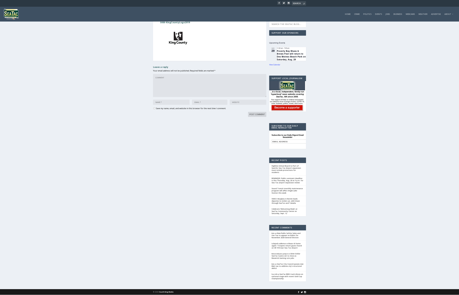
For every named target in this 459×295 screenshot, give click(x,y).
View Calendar (274, 64)
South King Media (166, 292)
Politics (367, 14)
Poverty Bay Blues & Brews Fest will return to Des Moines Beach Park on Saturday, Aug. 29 (291, 55)
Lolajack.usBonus (279, 243)
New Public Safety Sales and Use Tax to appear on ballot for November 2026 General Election (286, 235)
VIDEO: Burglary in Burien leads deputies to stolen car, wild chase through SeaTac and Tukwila (286, 201)
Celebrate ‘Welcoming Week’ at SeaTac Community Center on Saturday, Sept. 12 (284, 211)
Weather (422, 14)
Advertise (436, 14)
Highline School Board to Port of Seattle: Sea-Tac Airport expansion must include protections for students (286, 169)
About (447, 14)
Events (378, 14)
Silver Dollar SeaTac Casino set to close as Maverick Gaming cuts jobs (286, 256)
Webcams (410, 14)
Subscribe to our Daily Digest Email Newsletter (288, 136)
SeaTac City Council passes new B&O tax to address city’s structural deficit (287, 266)
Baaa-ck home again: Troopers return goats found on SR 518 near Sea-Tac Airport (287, 245)
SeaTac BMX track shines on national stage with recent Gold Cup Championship (287, 276)
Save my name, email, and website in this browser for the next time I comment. (191, 108)
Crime (357, 14)
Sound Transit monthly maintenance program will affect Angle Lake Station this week (287, 190)
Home (348, 14)
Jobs (388, 14)
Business (397, 14)
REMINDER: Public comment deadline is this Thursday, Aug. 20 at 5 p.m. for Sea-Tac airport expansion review (287, 180)
